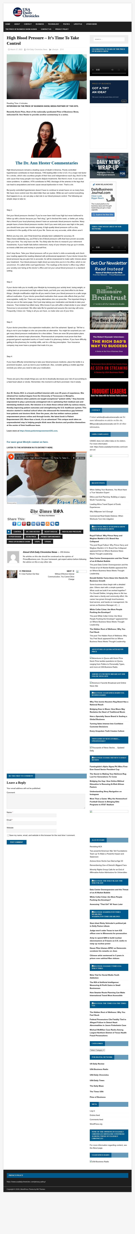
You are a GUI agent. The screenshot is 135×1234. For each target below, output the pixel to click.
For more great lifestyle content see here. (27, 442)
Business (40, 24)
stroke (48, 542)
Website (10, 828)
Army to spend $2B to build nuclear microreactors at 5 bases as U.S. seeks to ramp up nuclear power (108, 941)
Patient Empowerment (51, 537)
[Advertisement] (67, 1213)
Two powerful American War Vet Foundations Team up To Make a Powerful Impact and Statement (108, 854)
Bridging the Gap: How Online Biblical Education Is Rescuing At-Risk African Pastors (107, 784)
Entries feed (95, 1115)
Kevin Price (31, 537)
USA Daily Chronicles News (36, 49)
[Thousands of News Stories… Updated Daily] (109, 751)
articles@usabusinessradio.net (109, 417)
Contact (28, 24)
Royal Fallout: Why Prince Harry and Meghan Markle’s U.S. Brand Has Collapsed (106, 538)
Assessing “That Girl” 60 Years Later (106, 904)
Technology (53, 24)
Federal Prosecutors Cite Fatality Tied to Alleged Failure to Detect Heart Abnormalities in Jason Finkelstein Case (108, 1022)
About (17, 24)
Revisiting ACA (96, 846)
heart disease (50, 532)
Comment (11, 792)
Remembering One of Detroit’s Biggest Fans (108, 865)
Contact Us (46, 29)
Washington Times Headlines (106, 916)
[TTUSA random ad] (47, 516)
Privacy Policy (62, 29)
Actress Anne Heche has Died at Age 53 (106, 861)
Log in (92, 1111)
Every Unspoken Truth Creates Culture (107, 731)
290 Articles (65, 552)
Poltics (66, 24)
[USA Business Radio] (99, 1162)
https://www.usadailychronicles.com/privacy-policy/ (26, 1182)
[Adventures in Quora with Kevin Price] (106, 658)
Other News (91, 24)
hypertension (15, 537)
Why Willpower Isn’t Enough (101, 511)
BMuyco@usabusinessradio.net (103, 424)
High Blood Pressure (71, 532)
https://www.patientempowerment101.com (38, 431)
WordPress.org (96, 1124)
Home (7, 24)
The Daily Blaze (97, 1086)
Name (9, 812)
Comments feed (96, 1119)
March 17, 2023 (16, 49)
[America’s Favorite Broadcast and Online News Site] (109, 686)
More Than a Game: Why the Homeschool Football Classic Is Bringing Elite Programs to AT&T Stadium (108, 802)
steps (37, 542)
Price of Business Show (19, 542)
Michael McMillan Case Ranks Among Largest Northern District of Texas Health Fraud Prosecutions (108, 1033)
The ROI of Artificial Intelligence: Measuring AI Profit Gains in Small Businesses (105, 985)
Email (9, 820)
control (17, 532)
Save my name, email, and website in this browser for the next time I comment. (42, 835)
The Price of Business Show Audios (21, 29)
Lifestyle (78, 24)
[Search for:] (109, 39)
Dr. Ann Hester (33, 532)
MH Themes (40, 1189)
